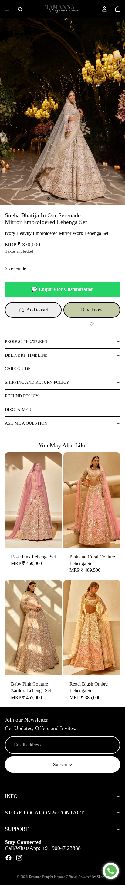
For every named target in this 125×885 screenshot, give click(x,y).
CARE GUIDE (18, 369)
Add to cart (37, 309)
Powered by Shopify (93, 877)
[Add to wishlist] (91, 324)
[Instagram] (19, 857)
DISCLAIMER (18, 409)
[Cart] (117, 9)
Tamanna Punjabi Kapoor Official (53, 877)
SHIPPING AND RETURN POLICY (37, 382)
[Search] (20, 9)
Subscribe (62, 764)
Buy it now (92, 309)
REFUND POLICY (22, 396)
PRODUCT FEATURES (26, 341)
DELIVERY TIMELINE (26, 355)
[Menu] (7, 9)
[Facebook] (8, 857)
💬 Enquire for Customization (62, 289)
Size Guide (15, 268)
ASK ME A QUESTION (26, 423)
